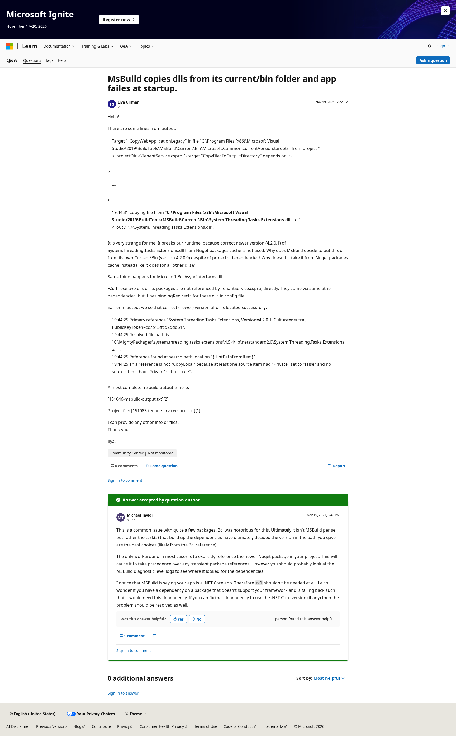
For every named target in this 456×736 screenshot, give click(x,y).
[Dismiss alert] (445, 10)
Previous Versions (51, 726)
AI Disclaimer (18, 726)
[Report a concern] (154, 636)
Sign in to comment (125, 480)
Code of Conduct (238, 726)
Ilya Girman (128, 102)
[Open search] (430, 46)
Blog (78, 726)
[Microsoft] (9, 46)
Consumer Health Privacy (162, 726)
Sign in (443, 45)
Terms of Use (205, 726)
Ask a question (433, 60)
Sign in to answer (123, 693)
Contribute (101, 726)
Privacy (123, 726)
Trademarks (273, 726)
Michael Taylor (140, 515)
